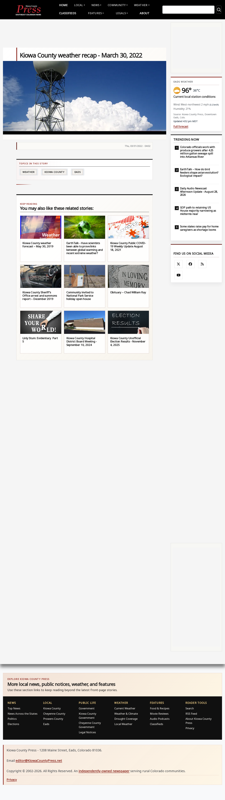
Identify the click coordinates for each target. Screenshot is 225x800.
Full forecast (180, 126)
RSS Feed (191, 713)
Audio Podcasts (159, 719)
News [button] (95, 5)
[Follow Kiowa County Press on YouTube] (178, 275)
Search (189, 708)
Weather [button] (141, 5)
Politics (12, 719)
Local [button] (78, 5)
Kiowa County (54, 172)
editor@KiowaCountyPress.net (39, 760)
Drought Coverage (126, 719)
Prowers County (53, 719)
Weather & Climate (126, 713)
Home (63, 5)
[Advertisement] (196, 413)
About (144, 13)
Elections (13, 724)
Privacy (189, 728)
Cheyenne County (54, 713)
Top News (14, 708)
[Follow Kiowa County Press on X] (178, 264)
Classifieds (67, 13)
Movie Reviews (159, 713)
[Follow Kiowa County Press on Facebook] (190, 264)
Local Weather (123, 724)
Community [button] (117, 5)
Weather (29, 172)
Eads (77, 172)
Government (87, 708)
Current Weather (124, 708)
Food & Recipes (159, 708)
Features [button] (95, 13)
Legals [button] (121, 13)
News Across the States (22, 713)
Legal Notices (87, 732)
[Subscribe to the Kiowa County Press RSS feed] (202, 264)
